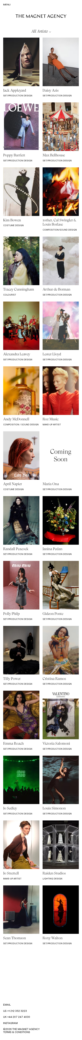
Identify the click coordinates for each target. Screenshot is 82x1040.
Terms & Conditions (16, 1032)
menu (7, 4)
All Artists (39, 32)
